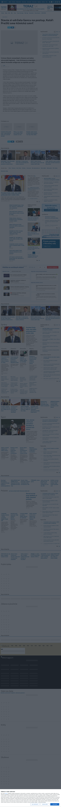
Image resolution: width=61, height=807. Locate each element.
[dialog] (30, 798)
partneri (6, 793)
